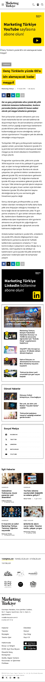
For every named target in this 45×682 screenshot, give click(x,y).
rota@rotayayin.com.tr (10, 617)
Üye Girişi (27, 634)
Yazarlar (5, 631)
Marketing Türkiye (8, 88)
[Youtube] (14, 677)
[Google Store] (30, 649)
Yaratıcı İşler (6, 637)
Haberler (6, 64)
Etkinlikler (35, 559)
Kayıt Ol (27, 637)
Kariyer (26, 631)
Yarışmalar (8, 559)
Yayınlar (6, 563)
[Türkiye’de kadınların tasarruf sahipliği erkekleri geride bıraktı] (10, 415)
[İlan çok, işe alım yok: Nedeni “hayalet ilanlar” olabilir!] (10, 406)
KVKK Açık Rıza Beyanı (11, 649)
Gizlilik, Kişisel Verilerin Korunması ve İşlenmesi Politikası (11, 660)
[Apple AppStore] (30, 645)
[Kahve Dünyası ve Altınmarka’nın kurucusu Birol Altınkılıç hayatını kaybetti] (10, 361)
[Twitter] (6, 678)
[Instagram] (10, 677)
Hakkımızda (6, 643)
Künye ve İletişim (8, 646)
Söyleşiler (5, 634)
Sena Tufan (27, 498)
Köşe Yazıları (28, 520)
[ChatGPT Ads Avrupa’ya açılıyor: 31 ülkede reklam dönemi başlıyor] (10, 350)
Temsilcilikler (22, 559)
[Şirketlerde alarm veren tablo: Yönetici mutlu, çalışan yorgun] (33, 511)
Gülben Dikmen (6, 501)
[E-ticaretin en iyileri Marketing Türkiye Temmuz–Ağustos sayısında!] (11, 511)
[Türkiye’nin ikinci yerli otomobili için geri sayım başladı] (10, 373)
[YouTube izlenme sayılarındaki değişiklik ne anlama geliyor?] (33, 478)
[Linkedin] (18, 677)
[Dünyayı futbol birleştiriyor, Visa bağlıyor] (10, 396)
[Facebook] (3, 677)
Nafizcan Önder (7, 534)
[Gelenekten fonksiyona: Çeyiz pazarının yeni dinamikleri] (11, 478)
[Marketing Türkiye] (13, 4)
